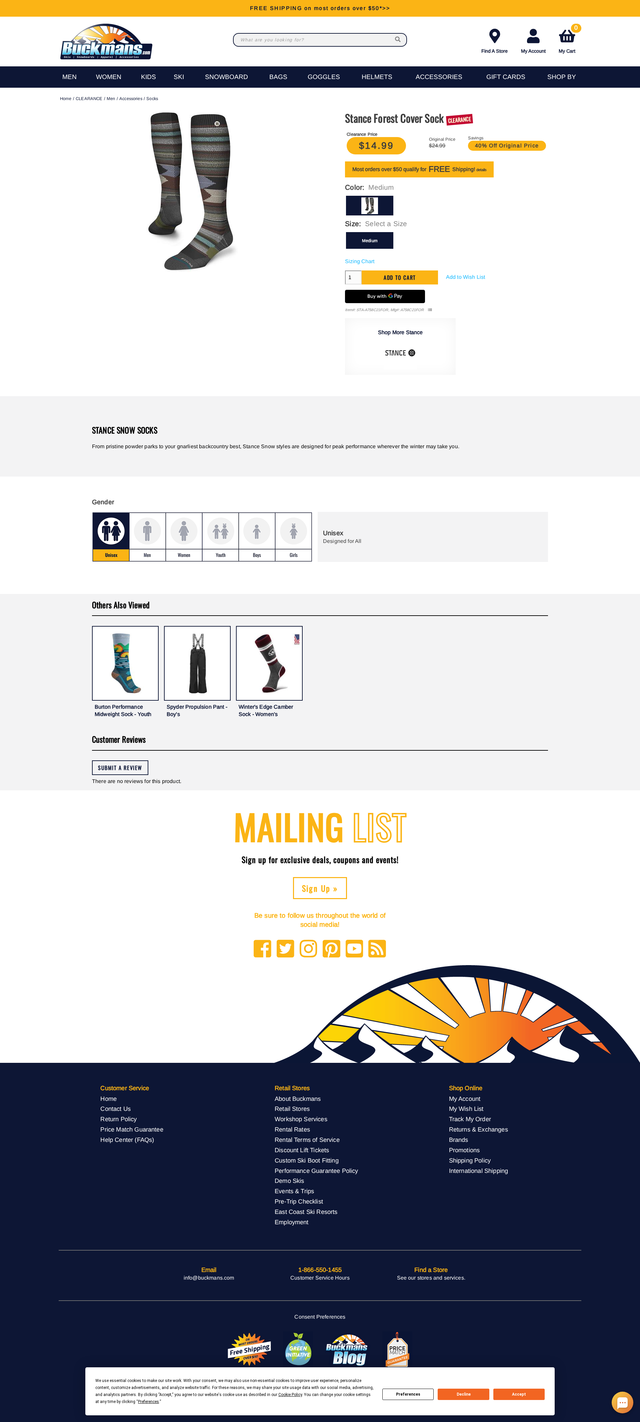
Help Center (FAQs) (127, 1139)
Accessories (439, 76)
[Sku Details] (430, 309)
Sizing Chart (359, 261)
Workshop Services (301, 1119)
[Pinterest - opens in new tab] (331, 949)
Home (66, 98)
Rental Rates (292, 1129)
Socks (152, 98)
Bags (278, 76)
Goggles (324, 76)
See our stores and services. (431, 1278)
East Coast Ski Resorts (306, 1211)
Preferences (408, 1394)
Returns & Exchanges (478, 1129)
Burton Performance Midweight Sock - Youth (123, 710)
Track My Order (470, 1119)
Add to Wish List (465, 277)
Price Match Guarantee (131, 1129)
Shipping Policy (470, 1160)
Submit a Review (120, 768)
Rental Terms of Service (307, 1139)
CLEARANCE (89, 98)
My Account (533, 51)
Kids (148, 76)
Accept (519, 1394)
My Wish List (466, 1108)
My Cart (568, 40)
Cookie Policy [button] (290, 1394)
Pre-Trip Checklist (299, 1201)
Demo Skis (289, 1180)
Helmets (377, 76)
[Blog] (377, 949)
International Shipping (478, 1170)
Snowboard (226, 76)
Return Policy (118, 1119)
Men (69, 76)
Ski (179, 76)
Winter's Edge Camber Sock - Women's (266, 710)
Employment (292, 1222)
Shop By (561, 76)
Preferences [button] (148, 1401)
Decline (464, 1394)
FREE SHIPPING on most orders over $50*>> (320, 8)
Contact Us (115, 1108)
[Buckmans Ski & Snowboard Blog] (347, 1349)
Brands (458, 1139)
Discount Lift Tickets (302, 1150)
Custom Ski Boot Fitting (307, 1160)
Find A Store (494, 51)
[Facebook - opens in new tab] (262, 949)
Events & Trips (294, 1191)
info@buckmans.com (209, 1278)
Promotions (464, 1150)
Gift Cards (505, 76)
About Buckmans (298, 1098)
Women (108, 76)
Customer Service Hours (320, 1278)
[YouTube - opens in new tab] (354, 949)
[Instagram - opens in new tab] (308, 949)
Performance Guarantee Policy (316, 1170)
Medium (370, 240)
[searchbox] (398, 40)
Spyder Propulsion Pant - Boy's (197, 710)
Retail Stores (292, 1108)
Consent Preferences (319, 1317)
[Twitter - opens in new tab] (285, 949)
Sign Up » (320, 888)
